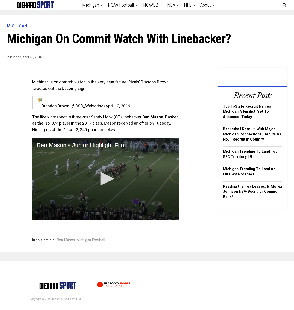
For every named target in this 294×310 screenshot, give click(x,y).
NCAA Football (121, 5)
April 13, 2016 (118, 105)
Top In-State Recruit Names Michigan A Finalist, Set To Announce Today (247, 111)
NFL (187, 5)
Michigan (90, 5)
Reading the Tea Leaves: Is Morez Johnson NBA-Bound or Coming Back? (252, 191)
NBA (171, 5)
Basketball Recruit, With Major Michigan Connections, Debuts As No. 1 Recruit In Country (252, 134)
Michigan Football (90, 240)
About (205, 5)
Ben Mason (152, 117)
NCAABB (150, 5)
